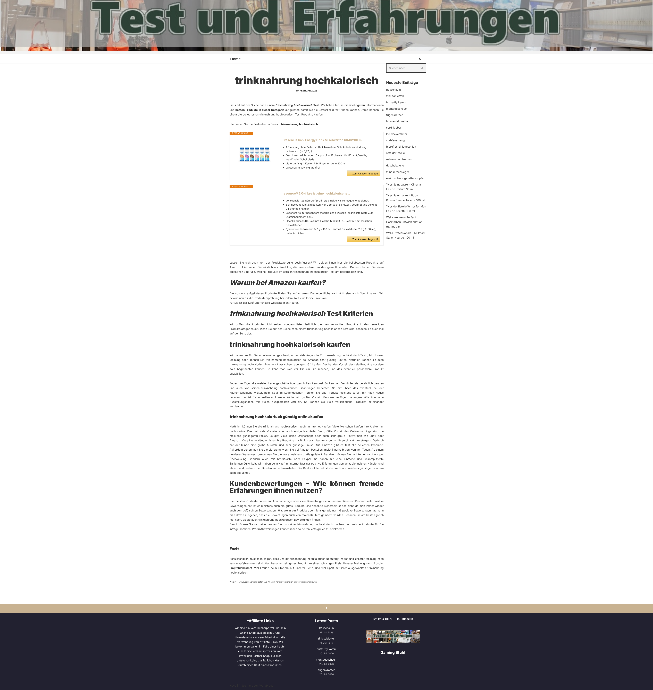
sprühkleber (393, 127)
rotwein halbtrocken (399, 159)
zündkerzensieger (397, 172)
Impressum (405, 619)
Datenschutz (382, 619)
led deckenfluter (396, 134)
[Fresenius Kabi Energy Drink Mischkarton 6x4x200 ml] (254, 155)
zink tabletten (395, 96)
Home (235, 59)
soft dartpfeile (395, 153)
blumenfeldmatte (397, 121)
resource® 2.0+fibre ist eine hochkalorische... (316, 193)
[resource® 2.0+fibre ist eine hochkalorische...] (254, 204)
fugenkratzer (394, 115)
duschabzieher (395, 165)
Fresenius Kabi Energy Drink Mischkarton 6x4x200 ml (322, 140)
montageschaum (396, 108)
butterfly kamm (396, 102)
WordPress (266, 685)
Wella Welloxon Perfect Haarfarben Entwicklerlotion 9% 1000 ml (404, 222)
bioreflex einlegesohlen (401, 146)
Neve (233, 685)
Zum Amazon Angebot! (365, 173)
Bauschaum (393, 89)
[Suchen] (420, 59)
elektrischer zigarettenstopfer (405, 178)
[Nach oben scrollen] (326, 608)
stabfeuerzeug (395, 140)
